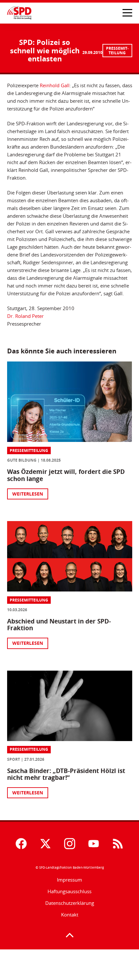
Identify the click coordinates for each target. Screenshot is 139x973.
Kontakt (69, 914)
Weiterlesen (27, 494)
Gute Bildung (22, 460)
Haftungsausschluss (69, 891)
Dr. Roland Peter (25, 316)
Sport (13, 759)
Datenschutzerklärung (69, 903)
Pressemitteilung (117, 51)
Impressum (69, 879)
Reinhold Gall (55, 85)
